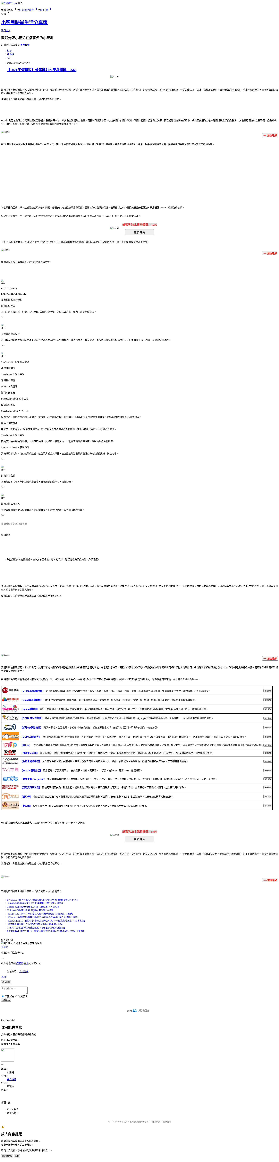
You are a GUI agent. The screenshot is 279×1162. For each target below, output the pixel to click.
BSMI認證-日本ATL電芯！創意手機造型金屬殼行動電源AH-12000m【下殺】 (46, 931)
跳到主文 (5, 30)
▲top (3, 976)
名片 (9, 57)
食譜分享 (23, 971)
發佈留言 (6, 1000)
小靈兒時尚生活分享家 (24, 22)
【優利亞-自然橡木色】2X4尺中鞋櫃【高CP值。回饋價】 (36, 903)
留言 (26, 963)
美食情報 (25, 45)
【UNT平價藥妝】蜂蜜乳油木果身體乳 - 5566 (41, 70)
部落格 (10, 54)
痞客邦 (19, 963)
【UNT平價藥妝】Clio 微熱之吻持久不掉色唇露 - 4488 (34, 924)
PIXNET (118, 1122)
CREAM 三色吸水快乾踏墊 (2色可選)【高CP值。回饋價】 (36, 927)
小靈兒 (4, 947)
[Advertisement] (114, 171)
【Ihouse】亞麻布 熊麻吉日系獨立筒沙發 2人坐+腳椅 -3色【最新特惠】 (43, 917)
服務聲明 (167, 1122)
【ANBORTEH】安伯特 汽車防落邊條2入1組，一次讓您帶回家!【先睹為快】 (46, 920)
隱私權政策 (156, 1122)
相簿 (9, 50)
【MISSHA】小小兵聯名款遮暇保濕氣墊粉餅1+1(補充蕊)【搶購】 (40, 914)
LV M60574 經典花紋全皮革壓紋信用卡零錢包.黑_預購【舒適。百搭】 (43, 900)
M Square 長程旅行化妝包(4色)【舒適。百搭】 (30, 910)
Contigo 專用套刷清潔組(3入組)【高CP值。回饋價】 (33, 907)
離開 (17, 1156)
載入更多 (6, 982)
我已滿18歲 (7, 1156)
